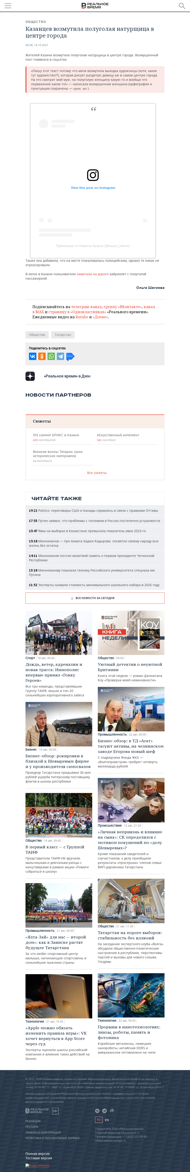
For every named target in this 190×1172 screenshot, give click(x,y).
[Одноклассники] (42, 356)
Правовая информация (43, 1132)
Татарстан (63, 334)
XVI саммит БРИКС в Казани (56, 437)
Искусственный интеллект (118, 437)
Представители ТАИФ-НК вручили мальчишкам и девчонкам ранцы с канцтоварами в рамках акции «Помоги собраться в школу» (57, 859)
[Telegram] (60, 356)
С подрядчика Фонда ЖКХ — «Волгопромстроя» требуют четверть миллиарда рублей (131, 753)
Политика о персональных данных (52, 1138)
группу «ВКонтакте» (123, 306)
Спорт (30, 658)
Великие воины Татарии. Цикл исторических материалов (57, 456)
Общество (35, 22)
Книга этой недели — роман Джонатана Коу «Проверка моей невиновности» (130, 672)
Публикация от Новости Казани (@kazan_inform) (93, 246)
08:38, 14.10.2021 (36, 45)
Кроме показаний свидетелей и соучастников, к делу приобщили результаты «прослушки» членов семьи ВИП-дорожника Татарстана (130, 849)
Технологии (34, 1021)
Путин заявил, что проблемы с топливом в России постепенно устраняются (94, 520)
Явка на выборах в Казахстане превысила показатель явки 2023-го (87, 531)
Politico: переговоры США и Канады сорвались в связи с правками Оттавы (93, 510)
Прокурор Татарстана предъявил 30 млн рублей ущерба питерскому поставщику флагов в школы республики (58, 768)
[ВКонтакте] (32, 356)
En (107, 1120)
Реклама (31, 1126)
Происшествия (110, 825)
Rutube (82, 316)
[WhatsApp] (51, 356)
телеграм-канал (86, 306)
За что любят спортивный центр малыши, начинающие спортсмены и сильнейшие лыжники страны (55, 949)
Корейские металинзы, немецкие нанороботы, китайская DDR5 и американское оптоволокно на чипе (129, 1039)
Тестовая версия (38, 1158)
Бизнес (31, 749)
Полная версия (37, 1153)
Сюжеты (42, 421)
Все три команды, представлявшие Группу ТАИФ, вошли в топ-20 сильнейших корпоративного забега (54, 679)
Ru (99, 1119)
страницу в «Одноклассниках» (77, 311)
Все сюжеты (97, 473)
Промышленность (39, 930)
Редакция (33, 1121)
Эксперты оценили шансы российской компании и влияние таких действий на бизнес (57, 1043)
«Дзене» (100, 316)
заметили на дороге (93, 274)
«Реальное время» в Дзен (67, 376)
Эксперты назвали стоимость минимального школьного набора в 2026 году (94, 585)
